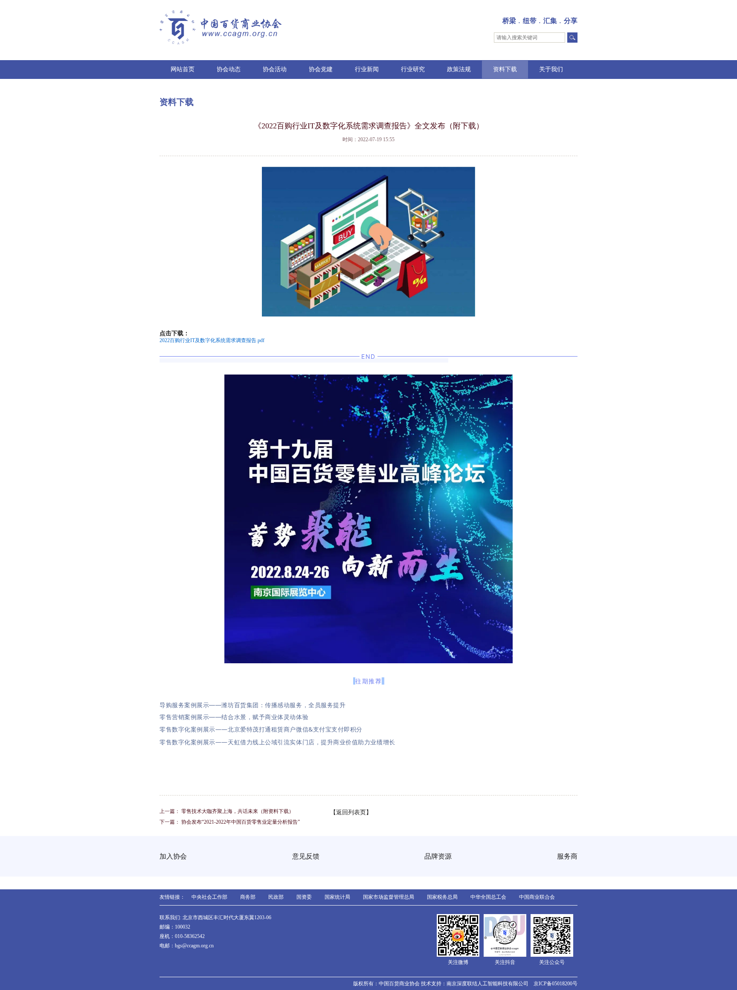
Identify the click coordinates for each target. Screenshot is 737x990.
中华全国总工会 (488, 897)
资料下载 (505, 69)
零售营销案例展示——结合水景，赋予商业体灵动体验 (234, 716)
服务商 (567, 856)
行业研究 (413, 69)
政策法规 (459, 69)
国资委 (304, 897)
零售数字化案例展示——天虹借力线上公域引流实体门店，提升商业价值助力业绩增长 (277, 742)
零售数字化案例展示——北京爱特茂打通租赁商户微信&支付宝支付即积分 (261, 729)
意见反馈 (305, 856)
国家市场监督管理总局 (388, 897)
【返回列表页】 (351, 812)
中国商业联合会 (537, 897)
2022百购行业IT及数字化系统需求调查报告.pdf (212, 340)
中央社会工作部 (209, 897)
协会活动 (275, 69)
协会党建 (321, 69)
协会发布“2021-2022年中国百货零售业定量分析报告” (240, 822)
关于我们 (551, 69)
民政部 (276, 897)
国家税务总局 (442, 897)
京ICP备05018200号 (555, 984)
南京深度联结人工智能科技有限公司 (487, 984)
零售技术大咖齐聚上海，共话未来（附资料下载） (237, 811)
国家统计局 (337, 897)
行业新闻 (367, 69)
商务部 (247, 897)
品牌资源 (438, 856)
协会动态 (229, 69)
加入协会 (173, 856)
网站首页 (182, 69)
